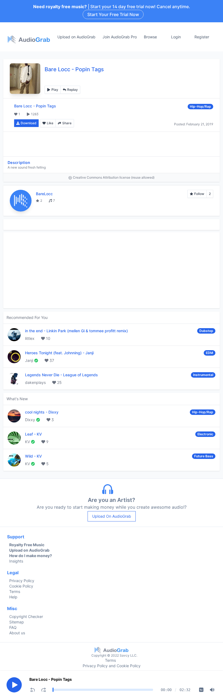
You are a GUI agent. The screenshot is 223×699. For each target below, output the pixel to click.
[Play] (14, 684)
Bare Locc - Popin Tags (50, 679)
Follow (199, 194)
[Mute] (212, 689)
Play (54, 90)
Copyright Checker (26, 616)
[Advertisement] (111, 144)
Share (67, 123)
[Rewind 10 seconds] (32, 689)
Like (50, 123)
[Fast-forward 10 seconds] (43, 689)
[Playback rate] (201, 689)
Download (28, 123)
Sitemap (16, 622)
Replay (72, 90)
